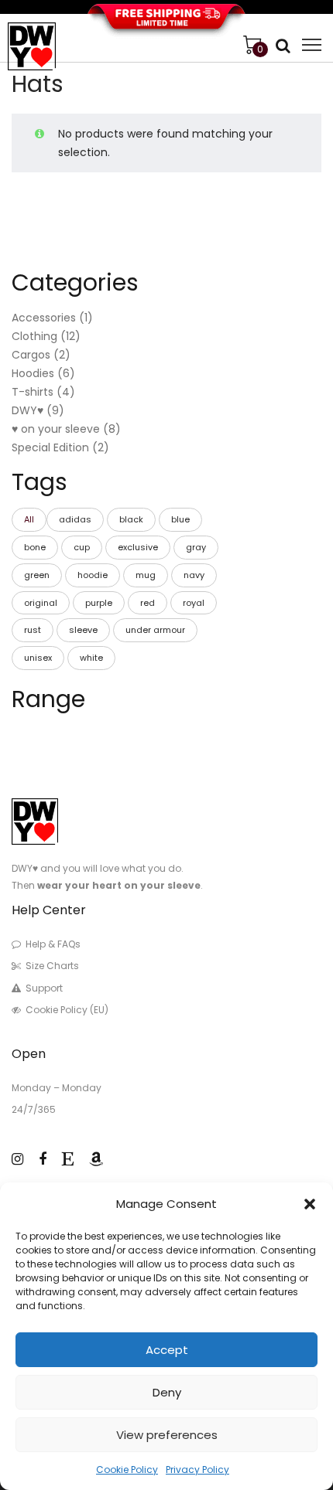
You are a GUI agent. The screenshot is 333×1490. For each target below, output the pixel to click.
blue (180, 519)
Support (44, 988)
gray (196, 547)
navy (194, 575)
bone (35, 547)
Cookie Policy (127, 1469)
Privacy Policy (197, 1469)
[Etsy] (68, 1159)
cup (82, 547)
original (40, 603)
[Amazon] (96, 1159)
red (147, 603)
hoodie (92, 575)
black (131, 519)
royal (193, 603)
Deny (167, 1392)
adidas (75, 519)
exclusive (138, 547)
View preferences (167, 1435)
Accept (167, 1350)
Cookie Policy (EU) (67, 1009)
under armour (155, 630)
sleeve (83, 630)
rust (32, 630)
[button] (310, 1204)
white (91, 657)
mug (146, 575)
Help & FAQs (53, 944)
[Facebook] (42, 1159)
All (29, 519)
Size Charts (52, 965)
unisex (38, 657)
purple (98, 603)
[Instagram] (17, 1159)
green (37, 575)
